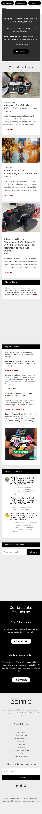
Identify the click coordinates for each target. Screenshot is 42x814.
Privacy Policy (21, 753)
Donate (34, 3)
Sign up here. (10, 389)
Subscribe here (21, 641)
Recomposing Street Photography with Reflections (20, 172)
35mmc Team (21, 741)
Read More (8, 130)
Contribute (7, 3)
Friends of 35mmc (21, 747)
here (35, 294)
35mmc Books (21, 744)
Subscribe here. (11, 370)
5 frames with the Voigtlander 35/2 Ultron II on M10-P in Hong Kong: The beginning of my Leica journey (19, 245)
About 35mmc (21, 732)
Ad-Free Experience (21, 735)
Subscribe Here (21, 52)
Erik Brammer (17, 478)
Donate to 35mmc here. (15, 409)
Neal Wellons (17, 514)
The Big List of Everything (21, 750)
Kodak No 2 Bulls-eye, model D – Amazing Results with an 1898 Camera (23, 481)
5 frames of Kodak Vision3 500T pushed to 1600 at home (20, 107)
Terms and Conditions (21, 756)
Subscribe (21, 3)
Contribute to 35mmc (21, 738)
